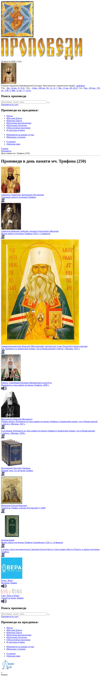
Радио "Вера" (7, 580)
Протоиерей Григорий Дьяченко (15, 468)
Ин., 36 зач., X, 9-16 (16, 88)
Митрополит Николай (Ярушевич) (16, 419)
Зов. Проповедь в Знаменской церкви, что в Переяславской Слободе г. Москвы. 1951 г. (40, 349)
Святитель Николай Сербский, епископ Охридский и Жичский (30, 231)
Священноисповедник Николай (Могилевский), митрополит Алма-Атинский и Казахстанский (44, 346)
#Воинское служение (16, 137)
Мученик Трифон (9, 583)
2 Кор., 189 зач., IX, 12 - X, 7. (45, 88)
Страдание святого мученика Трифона (18, 197)
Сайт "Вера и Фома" (10, 595)
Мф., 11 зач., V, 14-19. (21, 90)
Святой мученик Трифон (12, 598)
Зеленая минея (7, 540)
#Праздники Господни (16, 125)
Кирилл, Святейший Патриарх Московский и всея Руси (26, 383)
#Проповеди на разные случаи (20, 135)
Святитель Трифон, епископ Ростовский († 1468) (23, 508)
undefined (80, 86)
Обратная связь (13, 144)
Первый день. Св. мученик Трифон (17, 470)
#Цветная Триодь (14, 120)
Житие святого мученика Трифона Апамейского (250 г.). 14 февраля (32, 542)
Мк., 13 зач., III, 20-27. (68, 88)
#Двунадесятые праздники (18, 128)
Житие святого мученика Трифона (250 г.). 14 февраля (25, 233)
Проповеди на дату (9, 104)
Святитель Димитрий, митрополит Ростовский (22, 195)
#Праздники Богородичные (18, 123)
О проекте (11, 141)
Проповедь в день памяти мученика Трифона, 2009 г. (25, 385)
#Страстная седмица (15, 130)
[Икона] (8, 83)
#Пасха (9, 116)
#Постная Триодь (14, 118)
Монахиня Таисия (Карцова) (14, 505)
